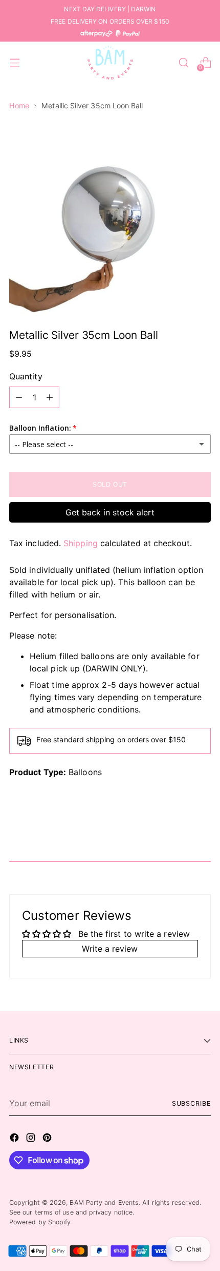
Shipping (80, 543)
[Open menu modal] (14, 62)
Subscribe (191, 1103)
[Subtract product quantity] (19, 397)
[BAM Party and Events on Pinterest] (48, 1139)
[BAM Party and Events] (110, 63)
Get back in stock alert (110, 512)
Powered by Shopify (40, 1222)
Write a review (110, 948)
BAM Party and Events (104, 1202)
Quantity (25, 376)
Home (19, 105)
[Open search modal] (183, 62)
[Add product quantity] (49, 397)
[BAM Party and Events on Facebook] (15, 1139)
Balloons (85, 772)
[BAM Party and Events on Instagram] (32, 1139)
